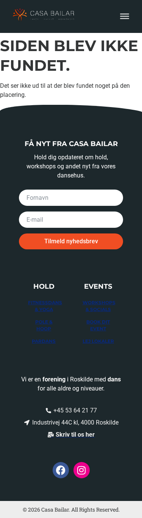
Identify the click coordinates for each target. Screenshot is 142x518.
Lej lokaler (98, 341)
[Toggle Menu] (124, 16)
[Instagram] (81, 470)
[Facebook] (61, 470)
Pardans (44, 341)
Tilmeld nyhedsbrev (71, 241)
